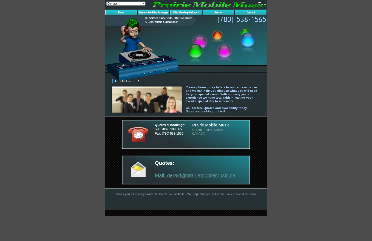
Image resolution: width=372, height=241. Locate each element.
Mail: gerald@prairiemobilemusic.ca (195, 175)
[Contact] (251, 14)
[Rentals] (218, 14)
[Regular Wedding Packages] (154, 14)
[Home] (121, 14)
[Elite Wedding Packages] (186, 14)
